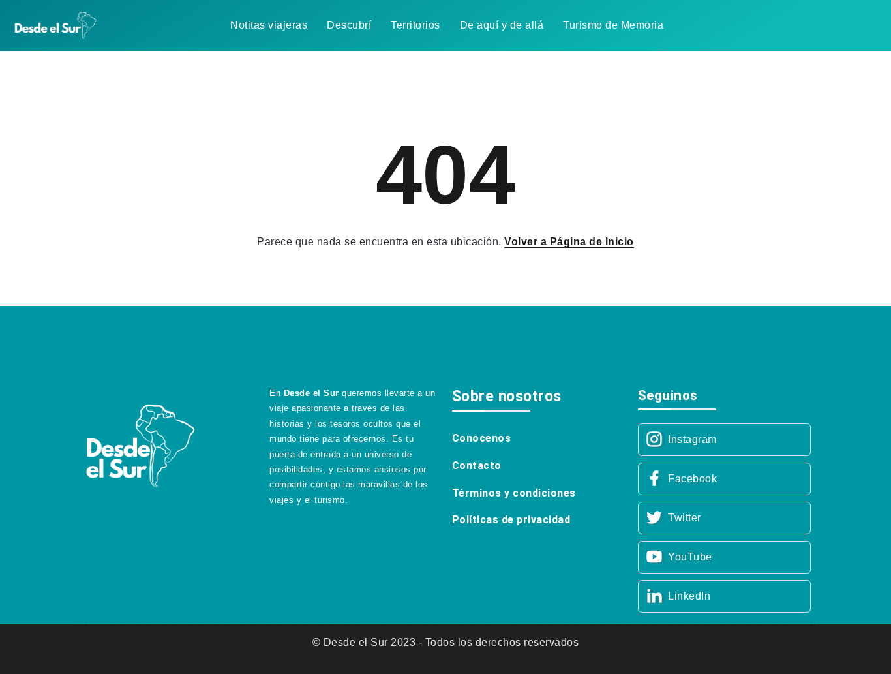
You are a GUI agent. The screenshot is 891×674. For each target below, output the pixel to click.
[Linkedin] (724, 596)
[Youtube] (724, 557)
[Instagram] (724, 439)
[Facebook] (724, 479)
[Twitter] (724, 518)
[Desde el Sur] (55, 24)
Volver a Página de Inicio (569, 241)
